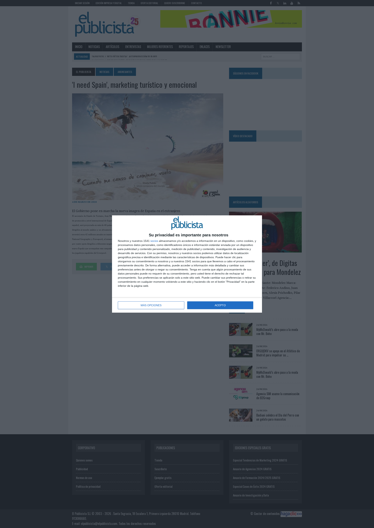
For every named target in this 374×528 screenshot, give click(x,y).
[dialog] (187, 263)
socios (154, 240)
